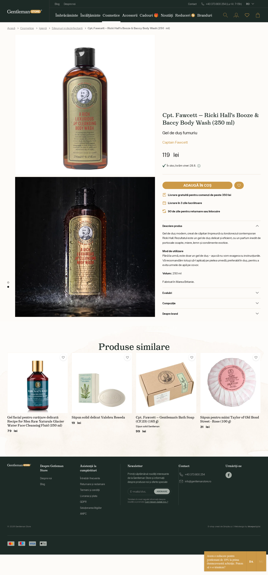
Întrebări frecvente (90, 478)
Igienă (43, 28)
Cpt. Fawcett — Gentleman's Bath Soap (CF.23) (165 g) (165, 419)
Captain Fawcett (175, 142)
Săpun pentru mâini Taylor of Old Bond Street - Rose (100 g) (229, 419)
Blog (57, 4)
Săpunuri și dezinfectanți (67, 28)
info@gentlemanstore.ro (198, 481)
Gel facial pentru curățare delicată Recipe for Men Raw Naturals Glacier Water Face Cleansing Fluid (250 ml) (35, 421)
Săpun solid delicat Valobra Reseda (98, 417)
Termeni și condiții (90, 490)
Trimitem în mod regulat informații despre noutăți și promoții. (148, 500)
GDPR (83, 501)
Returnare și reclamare (92, 484)
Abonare (162, 491)
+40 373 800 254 (195, 474)
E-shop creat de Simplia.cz (220, 526)
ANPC (83, 513)
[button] (239, 185)
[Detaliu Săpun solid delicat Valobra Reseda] (102, 383)
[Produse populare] (247, 15)
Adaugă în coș (197, 185)
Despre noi (69, 4)
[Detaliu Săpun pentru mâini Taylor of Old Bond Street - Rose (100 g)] (230, 383)
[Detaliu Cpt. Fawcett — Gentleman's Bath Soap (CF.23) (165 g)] (166, 383)
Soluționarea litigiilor (91, 507)
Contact (192, 4)
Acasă (11, 28)
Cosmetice (27, 28)
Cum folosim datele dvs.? (156, 502)
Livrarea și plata (88, 496)
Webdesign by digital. (247, 526)
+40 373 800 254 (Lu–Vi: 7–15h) (224, 4)
